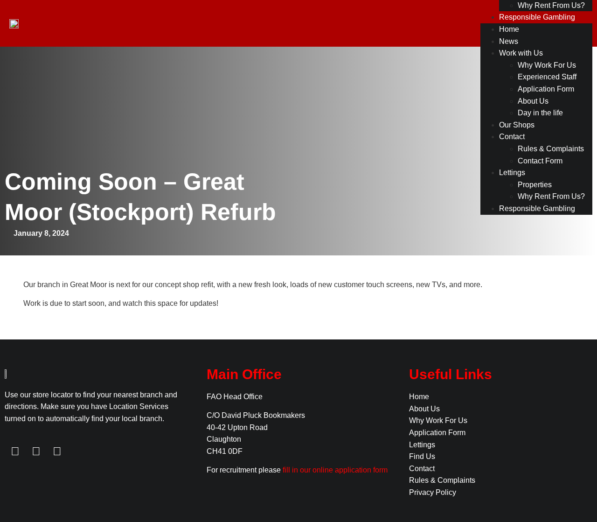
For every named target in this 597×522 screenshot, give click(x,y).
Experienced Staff (547, 77)
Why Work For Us (547, 65)
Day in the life (540, 113)
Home (509, 29)
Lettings (512, 172)
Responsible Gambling (537, 17)
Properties (535, 185)
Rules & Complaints (551, 149)
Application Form (546, 89)
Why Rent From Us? (551, 5)
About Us (533, 101)
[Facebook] (15, 451)
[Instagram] (57, 451)
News (508, 41)
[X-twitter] (36, 451)
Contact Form (540, 161)
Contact (512, 137)
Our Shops (517, 125)
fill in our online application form (335, 470)
